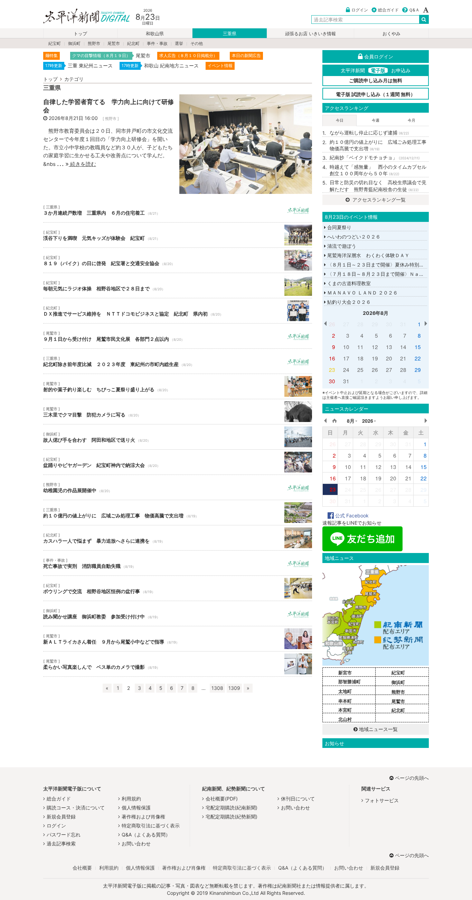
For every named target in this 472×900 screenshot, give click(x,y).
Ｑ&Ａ (414, 9)
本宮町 (345, 710)
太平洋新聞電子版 (81, 17)
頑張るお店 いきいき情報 (310, 33)
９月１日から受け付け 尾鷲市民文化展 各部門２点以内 (177, 336)
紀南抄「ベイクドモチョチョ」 (375, 157)
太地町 (345, 691)
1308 (217, 688)
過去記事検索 (61, 843)
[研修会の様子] (245, 144)
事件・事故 (157, 43)
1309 (234, 688)
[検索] (424, 19)
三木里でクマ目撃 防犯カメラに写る (177, 411)
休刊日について (298, 798)
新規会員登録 (61, 816)
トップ (80, 33)
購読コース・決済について (76, 807)
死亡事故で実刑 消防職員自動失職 (177, 563)
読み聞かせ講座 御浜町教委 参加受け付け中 (177, 613)
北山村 (345, 719)
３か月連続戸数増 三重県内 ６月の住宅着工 (177, 209)
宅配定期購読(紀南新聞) (231, 807)
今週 (375, 120)
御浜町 (74, 43)
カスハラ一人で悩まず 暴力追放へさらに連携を (177, 537)
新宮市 (345, 672)
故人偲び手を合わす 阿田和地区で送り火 (177, 436)
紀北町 (133, 43)
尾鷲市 (113, 43)
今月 (411, 120)
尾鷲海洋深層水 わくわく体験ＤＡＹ (367, 255)
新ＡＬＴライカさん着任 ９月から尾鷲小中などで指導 (177, 638)
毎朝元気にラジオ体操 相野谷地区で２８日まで (177, 285)
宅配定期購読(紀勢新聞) (231, 816)
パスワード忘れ (64, 834)
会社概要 (82, 868)
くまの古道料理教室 (348, 283)
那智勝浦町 (349, 681)
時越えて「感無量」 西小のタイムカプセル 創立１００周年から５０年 (379, 170)
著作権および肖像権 (143, 816)
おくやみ (391, 33)
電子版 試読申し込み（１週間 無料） (375, 94)
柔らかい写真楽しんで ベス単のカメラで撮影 (177, 663)
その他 (196, 43)
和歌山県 (155, 33)
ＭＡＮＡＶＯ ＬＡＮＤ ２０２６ (362, 293)
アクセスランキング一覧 (378, 200)
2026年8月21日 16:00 (73, 118)
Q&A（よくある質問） (146, 834)
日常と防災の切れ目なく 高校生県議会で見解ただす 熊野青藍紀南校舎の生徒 (378, 185)
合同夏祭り (338, 227)
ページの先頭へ (412, 778)
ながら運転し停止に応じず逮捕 (369, 132)
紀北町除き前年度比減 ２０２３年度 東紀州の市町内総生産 (177, 361)
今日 (339, 120)
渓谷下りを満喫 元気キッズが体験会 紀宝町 (177, 235)
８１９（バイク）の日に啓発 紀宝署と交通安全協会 (177, 260)
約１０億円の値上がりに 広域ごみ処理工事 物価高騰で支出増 (177, 512)
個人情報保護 (136, 807)
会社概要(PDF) (222, 798)
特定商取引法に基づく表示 (151, 825)
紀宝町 (54, 43)
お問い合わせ (136, 843)
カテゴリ (74, 79)
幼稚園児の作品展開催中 (177, 487)
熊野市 (94, 43)
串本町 (345, 701)
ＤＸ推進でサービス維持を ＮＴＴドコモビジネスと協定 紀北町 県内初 (177, 310)
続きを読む (82, 164)
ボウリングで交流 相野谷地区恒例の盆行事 (177, 588)
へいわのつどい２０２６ (353, 237)
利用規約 (131, 798)
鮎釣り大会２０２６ (348, 302)
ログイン (359, 9)
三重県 (229, 33)
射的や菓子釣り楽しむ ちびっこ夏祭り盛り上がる (177, 386)
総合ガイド (388, 9)
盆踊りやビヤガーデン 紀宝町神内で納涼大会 (177, 462)
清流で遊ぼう (341, 246)
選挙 (179, 43)
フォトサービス (382, 800)
